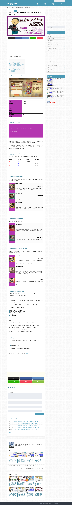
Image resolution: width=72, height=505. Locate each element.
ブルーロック (51, 38)
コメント (10, 392)
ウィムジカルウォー (52, 48)
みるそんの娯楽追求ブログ (12, 4)
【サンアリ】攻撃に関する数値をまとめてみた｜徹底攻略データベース (25, 425)
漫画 (37, 4)
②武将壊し (13, 71)
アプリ (11, 418)
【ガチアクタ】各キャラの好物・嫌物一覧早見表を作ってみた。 (58, 79)
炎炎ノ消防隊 (50, 40)
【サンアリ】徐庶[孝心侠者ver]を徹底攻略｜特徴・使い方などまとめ (25, 423)
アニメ (49, 63)
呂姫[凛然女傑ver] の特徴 (14, 63)
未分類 (49, 34)
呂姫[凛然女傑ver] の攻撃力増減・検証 (16, 64)
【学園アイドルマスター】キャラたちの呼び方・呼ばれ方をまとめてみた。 (26, 421)
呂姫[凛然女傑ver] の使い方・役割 (15, 69)
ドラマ (49, 57)
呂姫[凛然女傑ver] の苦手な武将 (15, 65)
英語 (48, 59)
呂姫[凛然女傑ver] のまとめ (14, 72)
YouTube (49, 69)
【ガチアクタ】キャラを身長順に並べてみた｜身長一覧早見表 (58, 88)
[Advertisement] (26, 48)
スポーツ (49, 71)
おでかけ (61, 4)
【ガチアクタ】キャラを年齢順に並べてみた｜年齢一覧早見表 (58, 92)
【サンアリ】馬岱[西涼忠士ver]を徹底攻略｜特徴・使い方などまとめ (31, 468)
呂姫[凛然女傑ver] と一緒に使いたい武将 (16, 68)
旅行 (53, 4)
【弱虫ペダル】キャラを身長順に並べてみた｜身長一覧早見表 (58, 96)
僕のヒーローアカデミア (53, 44)
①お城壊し (13, 70)
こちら (27, 353)
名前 (9, 400)
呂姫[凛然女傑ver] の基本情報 (14, 62)
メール (10, 405)
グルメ (49, 61)
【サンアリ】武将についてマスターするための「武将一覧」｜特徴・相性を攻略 (22, 465)
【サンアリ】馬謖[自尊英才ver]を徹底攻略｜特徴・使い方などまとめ (25, 429)
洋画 (49, 52)
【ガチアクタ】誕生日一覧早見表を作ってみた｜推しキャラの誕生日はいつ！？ (58, 84)
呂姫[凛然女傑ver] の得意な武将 (15, 66)
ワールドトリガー (51, 42)
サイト (9, 409)
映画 (45, 4)
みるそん (17, 442)
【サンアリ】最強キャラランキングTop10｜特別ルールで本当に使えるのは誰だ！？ (28, 427)
